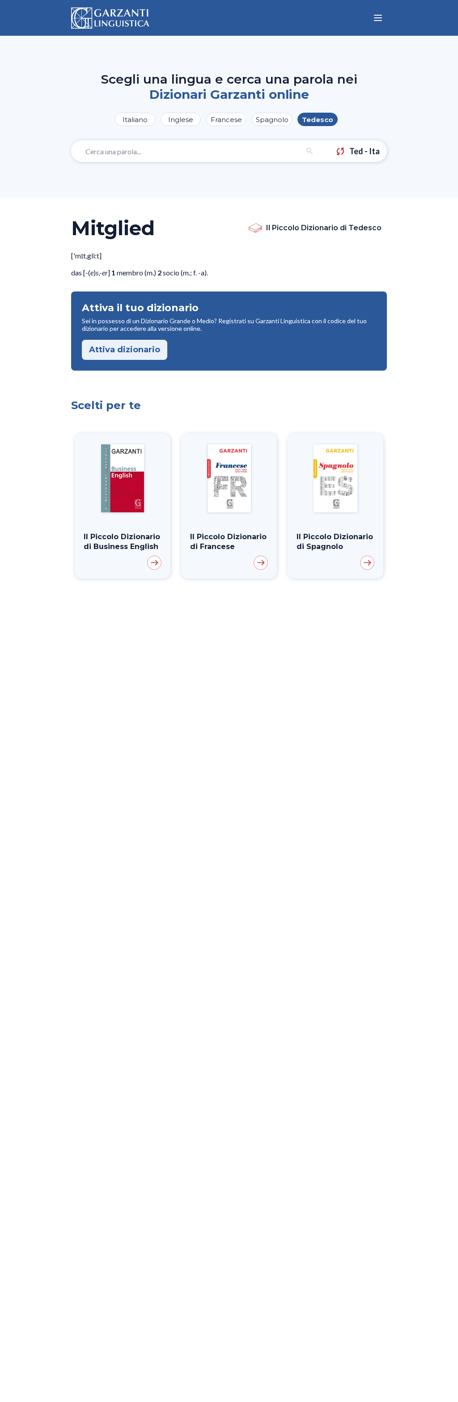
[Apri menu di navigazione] (378, 18)
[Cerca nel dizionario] (310, 151)
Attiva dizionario (124, 350)
